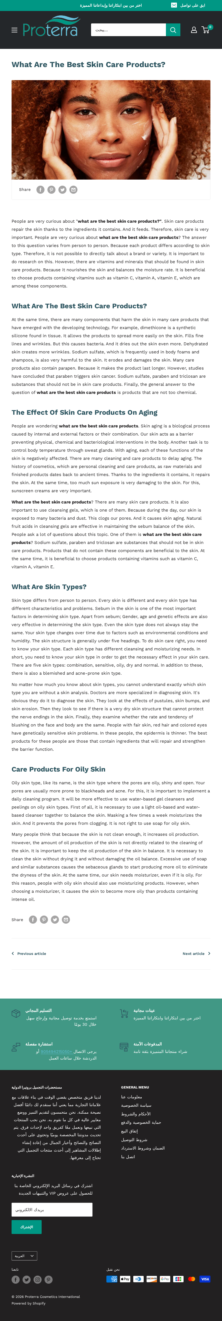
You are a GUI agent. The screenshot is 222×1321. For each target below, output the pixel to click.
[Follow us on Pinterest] (49, 1280)
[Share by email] (73, 189)
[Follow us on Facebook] (16, 1280)
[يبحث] (173, 29)
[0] (205, 29)
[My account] (194, 30)
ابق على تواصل (192, 5)
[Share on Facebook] (40, 189)
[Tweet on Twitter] (62, 189)
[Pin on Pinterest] (51, 189)
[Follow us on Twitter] (27, 1280)
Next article (194, 953)
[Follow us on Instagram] (38, 1280)
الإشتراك (26, 1227)
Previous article (31, 953)
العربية (19, 1256)
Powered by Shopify (28, 1303)
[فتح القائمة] (14, 30)
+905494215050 (57, 1051)
